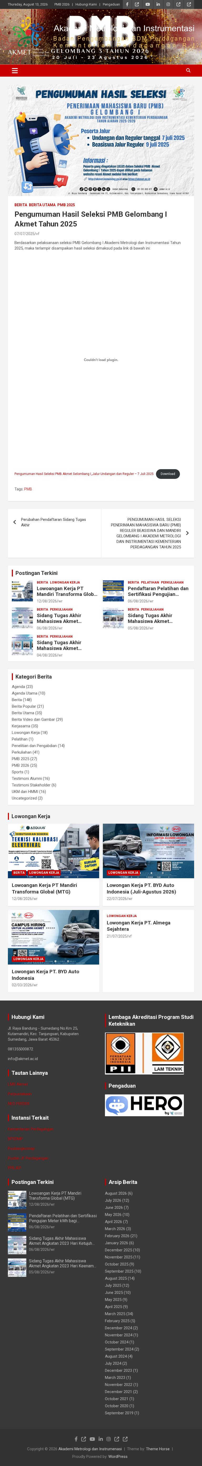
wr (60, 601)
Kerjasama (21, 726)
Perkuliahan (172, 582)
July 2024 (113, 1363)
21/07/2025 (117, 936)
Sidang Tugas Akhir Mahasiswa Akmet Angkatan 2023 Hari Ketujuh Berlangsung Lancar (60, 1243)
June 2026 (114, 1207)
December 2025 (118, 1250)
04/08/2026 (47, 655)
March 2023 (115, 1377)
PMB (28, 489)
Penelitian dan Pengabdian (34, 745)
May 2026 (113, 1214)
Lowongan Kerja (65, 582)
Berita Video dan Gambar (33, 719)
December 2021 (118, 1391)
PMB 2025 (66, 205)
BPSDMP (15, 1138)
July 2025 (113, 1285)
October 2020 (116, 1406)
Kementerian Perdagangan (30, 1129)
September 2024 (119, 1349)
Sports (17, 772)
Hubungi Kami (86, 4)
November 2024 (118, 1335)
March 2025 (115, 1313)
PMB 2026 (61, 4)
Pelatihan (150, 582)
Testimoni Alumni (27, 778)
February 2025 (117, 1321)
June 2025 (114, 1292)
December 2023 (118, 1370)
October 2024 (116, 1342)
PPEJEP (14, 1168)
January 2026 (116, 1243)
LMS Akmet (18, 1084)
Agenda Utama (24, 693)
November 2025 (118, 1257)
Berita (20, 205)
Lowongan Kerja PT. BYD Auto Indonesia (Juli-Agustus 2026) (141, 888)
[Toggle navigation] (15, 71)
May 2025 (113, 1299)
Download (168, 474)
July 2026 (113, 1200)
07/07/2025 (24, 234)
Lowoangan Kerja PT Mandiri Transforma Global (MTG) (67, 594)
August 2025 (116, 1278)
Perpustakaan (20, 1094)
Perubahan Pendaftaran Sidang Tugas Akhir (53, 522)
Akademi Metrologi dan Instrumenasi (90, 1449)
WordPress (118, 1456)
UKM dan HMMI (25, 791)
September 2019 (119, 1413)
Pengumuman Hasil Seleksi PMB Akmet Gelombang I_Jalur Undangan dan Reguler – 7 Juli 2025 (84, 474)
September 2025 (119, 1271)
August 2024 (116, 1356)
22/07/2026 (117, 899)
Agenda (18, 686)
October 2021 (116, 1398)
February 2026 (117, 1236)
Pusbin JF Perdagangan (28, 1158)
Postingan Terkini (37, 573)
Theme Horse (158, 1449)
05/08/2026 (138, 628)
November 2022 (118, 1384)
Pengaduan (111, 4)
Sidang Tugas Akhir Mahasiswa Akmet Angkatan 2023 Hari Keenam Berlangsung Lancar (61, 1265)
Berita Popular (24, 706)
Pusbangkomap (21, 1148)
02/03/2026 (22, 985)
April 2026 (113, 1221)
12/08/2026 (47, 601)
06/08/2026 (138, 601)
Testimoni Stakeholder (31, 785)
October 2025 (116, 1264)
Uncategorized (24, 798)
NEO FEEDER (18, 1103)
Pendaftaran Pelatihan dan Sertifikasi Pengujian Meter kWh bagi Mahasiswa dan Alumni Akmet (159, 597)
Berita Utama (42, 205)
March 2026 (115, 1228)
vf (37, 234)
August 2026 (116, 1193)
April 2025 (113, 1306)
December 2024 (118, 1328)
